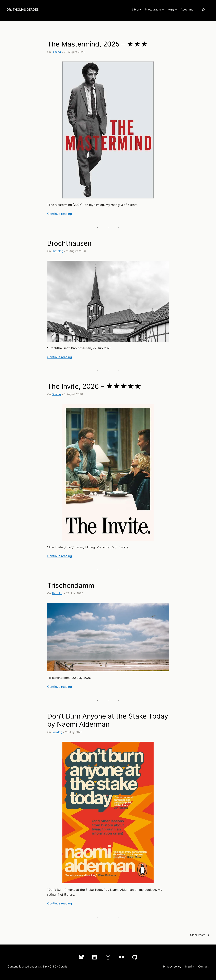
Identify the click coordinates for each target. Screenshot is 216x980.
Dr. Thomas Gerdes (23, 9)
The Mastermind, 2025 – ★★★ (97, 44)
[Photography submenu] (163, 9)
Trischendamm (70, 585)
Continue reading (59, 214)
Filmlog (56, 52)
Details (63, 966)
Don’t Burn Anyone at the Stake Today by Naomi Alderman (107, 720)
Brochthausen (69, 243)
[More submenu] (176, 9)
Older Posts (199, 935)
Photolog (57, 251)
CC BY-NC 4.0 (47, 966)
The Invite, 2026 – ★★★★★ (94, 386)
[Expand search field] (203, 9)
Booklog (57, 732)
